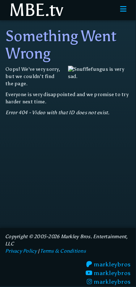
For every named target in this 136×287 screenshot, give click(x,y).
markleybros (111, 264)
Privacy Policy (21, 251)
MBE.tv (34, 10)
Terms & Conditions (63, 251)
